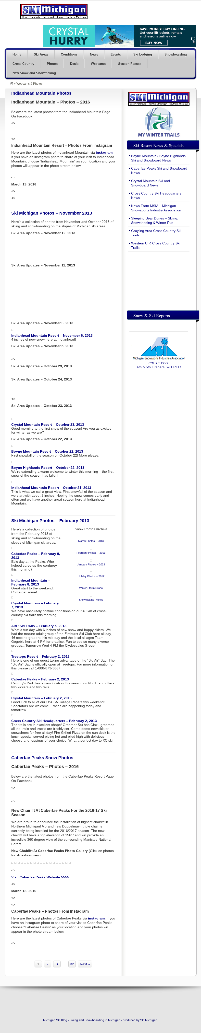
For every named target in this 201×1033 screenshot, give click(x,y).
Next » (85, 964)
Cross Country (23, 64)
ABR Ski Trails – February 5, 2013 (38, 626)
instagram (104, 152)
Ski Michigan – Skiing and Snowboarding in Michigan (54, 11)
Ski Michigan (148, 1020)
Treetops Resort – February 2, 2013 (40, 656)
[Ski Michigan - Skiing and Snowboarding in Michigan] (11, 83)
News (94, 54)
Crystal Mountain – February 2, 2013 (41, 698)
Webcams (98, 64)
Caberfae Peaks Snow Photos (42, 757)
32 (72, 964)
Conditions (69, 54)
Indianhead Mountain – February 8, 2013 (30, 582)
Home (17, 54)
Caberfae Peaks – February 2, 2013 (40, 679)
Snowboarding (175, 54)
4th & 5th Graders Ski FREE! (159, 365)
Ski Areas (41, 54)
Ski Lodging (142, 54)
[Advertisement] (158, 279)
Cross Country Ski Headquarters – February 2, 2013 (54, 721)
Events (116, 54)
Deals (74, 64)
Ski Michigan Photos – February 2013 (50, 520)
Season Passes (129, 64)
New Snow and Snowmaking (34, 73)
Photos (52, 64)
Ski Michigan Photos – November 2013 (51, 213)
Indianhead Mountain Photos (41, 93)
